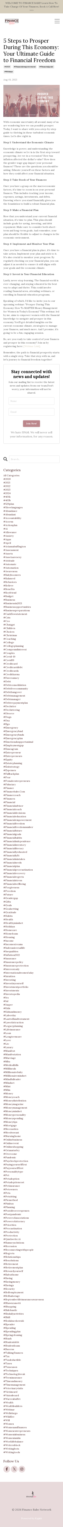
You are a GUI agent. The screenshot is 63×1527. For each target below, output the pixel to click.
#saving (8, 1278)
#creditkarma (11, 674)
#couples (9, 653)
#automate (9, 564)
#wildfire (8, 1416)
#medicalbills (10, 1065)
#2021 (6, 482)
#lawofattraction (13, 1022)
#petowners (10, 1189)
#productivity (11, 1232)
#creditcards (11, 670)
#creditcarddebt (13, 667)
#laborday (9, 1015)
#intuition (9, 976)
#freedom (9, 891)
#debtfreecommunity (15, 688)
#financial (9, 802)
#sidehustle (10, 1310)
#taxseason (10, 1367)
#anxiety (8, 535)
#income (8, 940)
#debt (7, 681)
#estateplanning (12, 763)
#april (7, 542)
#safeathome (11, 1274)
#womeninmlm (11, 1438)
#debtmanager (12, 699)
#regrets (8, 1253)
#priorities (9, 1224)
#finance (8, 788)
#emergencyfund (13, 731)
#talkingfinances (13, 1352)
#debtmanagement (14, 695)
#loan (7, 1033)
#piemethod (10, 1200)
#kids (6, 1008)
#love (7, 1040)
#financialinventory (14, 844)
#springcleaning (12, 1335)
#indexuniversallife (14, 947)
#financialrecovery (14, 873)
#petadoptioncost (13, 1182)
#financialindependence (17, 841)
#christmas (10, 635)
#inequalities (10, 951)
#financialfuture (12, 830)
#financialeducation (14, 816)
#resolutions (11, 1260)
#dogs (7, 717)
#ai (5, 528)
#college (8, 642)
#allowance (10, 532)
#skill (6, 1317)
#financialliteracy (13, 848)
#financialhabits (12, 837)
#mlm (6, 1089)
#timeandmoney (12, 1381)
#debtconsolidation (14, 685)
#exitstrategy (11, 766)
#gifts (7, 901)
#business (9, 599)
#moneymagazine (13, 1104)
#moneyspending (13, 1118)
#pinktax (8, 1203)
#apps (7, 539)
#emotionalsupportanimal (18, 741)
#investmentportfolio (15, 986)
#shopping (9, 1306)
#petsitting (10, 1196)
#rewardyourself (13, 1271)
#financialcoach (12, 809)
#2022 (6, 486)
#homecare (10, 930)
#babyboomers (12, 574)
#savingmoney (11, 1281)
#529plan (8, 503)
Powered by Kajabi (31, 1518)
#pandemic (9, 1157)
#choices (8, 631)
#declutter (9, 706)
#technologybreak (14, 1374)
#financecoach (11, 795)
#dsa (6, 720)
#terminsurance (12, 1377)
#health (8, 919)
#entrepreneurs (12, 756)
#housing (9, 937)
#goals (7, 905)
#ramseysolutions (13, 1242)
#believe (8, 585)
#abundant (9, 514)
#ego (6, 724)
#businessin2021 (12, 603)
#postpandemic (12, 1214)
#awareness (10, 571)
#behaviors (10, 582)
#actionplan (10, 525)
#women (8, 1423)
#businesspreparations (16, 610)
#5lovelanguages (13, 507)
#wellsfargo (10, 1413)
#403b (7, 500)
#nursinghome (12, 1136)
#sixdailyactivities (13, 1313)
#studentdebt (11, 1342)
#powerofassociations (16, 1217)
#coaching (9, 638)
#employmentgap (13, 745)
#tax (6, 1356)
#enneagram (10, 748)
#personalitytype (13, 1171)
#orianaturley (11, 1150)
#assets (8, 553)
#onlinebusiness (12, 1139)
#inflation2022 (11, 954)
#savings (8, 1285)
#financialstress (12, 880)
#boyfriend (9, 592)
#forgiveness (11, 887)
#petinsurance (11, 1185)
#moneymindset (12, 1111)
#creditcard (10, 663)
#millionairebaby (13, 1072)
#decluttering (11, 709)
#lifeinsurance (11, 1029)
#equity (7, 759)
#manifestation (12, 1054)
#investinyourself (13, 983)
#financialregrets (13, 876)
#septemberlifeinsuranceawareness (23, 1299)
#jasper (8, 1004)
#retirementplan (13, 1267)
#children (9, 628)
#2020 (7, 479)
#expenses (9, 770)
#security (9, 1288)
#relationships (12, 1256)
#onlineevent (11, 1143)
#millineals (9, 1068)
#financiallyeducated (15, 851)
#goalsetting (11, 908)
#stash (7, 1338)
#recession (10, 1246)
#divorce (8, 713)
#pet (6, 1175)
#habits (8, 915)
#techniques (10, 1370)
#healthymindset (13, 923)
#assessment (11, 550)
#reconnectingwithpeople (18, 1249)
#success (8, 1349)
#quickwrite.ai (11, 1239)
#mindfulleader (12, 1079)
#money (8, 1093)
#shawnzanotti (12, 1303)
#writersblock (11, 1445)
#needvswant (11, 1132)
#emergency (10, 727)
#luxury (8, 1047)
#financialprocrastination (18, 869)
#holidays (9, 926)
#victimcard (10, 1391)
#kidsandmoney (12, 1011)
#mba (6, 1061)
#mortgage (10, 1125)
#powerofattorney (14, 1221)
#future (8, 894)
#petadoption (11, 1178)
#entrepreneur (12, 752)
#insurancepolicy (13, 962)
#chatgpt (9, 624)
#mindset (8, 1082)
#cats (6, 617)
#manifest (9, 1050)
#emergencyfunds (13, 734)
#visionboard (11, 1395)
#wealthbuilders (12, 1406)
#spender (9, 1324)
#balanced (9, 578)
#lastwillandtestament (16, 1018)
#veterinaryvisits (13, 1388)
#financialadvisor (13, 805)
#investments (11, 990)
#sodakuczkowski (13, 1320)
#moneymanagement (15, 1107)
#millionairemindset (14, 1075)
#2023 (7, 67)
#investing (9, 979)
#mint (7, 1086)
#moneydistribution (14, 1100)
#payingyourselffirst (15, 1164)
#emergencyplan (13, 738)
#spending (9, 1327)
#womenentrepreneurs (16, 1430)
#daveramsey (11, 677)
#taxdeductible (12, 1359)
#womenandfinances (15, 1427)
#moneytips (10, 1121)
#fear (7, 777)
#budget (8, 596)
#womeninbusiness (14, 1434)
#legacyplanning (13, 1026)
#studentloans (11, 1345)
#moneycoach (11, 1097)
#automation (10, 567)
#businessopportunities (17, 606)
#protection (10, 1235)
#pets (6, 1192)
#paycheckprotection (15, 1161)
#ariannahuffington (14, 546)
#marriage (9, 1057)
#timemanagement (14, 1384)
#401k (7, 496)
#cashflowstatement (15, 614)
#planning (9, 1207)
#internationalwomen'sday (18, 972)
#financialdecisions (14, 812)
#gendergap (10, 898)
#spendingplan (11, 1331)
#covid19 (8, 660)
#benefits (9, 589)
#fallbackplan (11, 773)
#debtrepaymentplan (15, 702)
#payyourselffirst (13, 1168)
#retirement (10, 1264)
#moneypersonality (14, 1114)
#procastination (12, 1228)
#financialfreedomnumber (18, 827)
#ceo (6, 621)
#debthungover (12, 692)
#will (6, 1420)
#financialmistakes (14, 859)
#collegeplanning (13, 645)
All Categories (11, 475)
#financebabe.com (14, 791)
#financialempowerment (25, 67)
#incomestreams (13, 944)
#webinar (8, 72)
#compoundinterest (15, 649)
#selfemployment (13, 1292)
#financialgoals (46, 67)
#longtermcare (12, 1036)
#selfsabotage (11, 1295)
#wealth (8, 1402)
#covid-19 (9, 656)
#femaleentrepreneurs (16, 780)
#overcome (10, 1153)
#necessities (10, 1129)
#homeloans (10, 933)
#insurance (9, 958)
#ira (6, 997)
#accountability (12, 518)
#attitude (9, 560)
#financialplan (11, 866)
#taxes (7, 1363)
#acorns (8, 521)
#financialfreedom (14, 823)
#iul (5, 1001)
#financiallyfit (11, 855)
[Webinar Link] (32, 346)
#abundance (10, 510)
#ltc (6, 1043)
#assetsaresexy (12, 557)
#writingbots (11, 1448)
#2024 (7, 493)
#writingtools (11, 1452)
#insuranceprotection (16, 965)
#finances (9, 798)
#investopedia (11, 994)
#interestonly (11, 969)
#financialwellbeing (14, 883)
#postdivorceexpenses (16, 1210)
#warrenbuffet (11, 1398)
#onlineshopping (13, 1146)
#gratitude (9, 912)
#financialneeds (12, 862)
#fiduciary (9, 784)
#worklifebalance (13, 1441)
